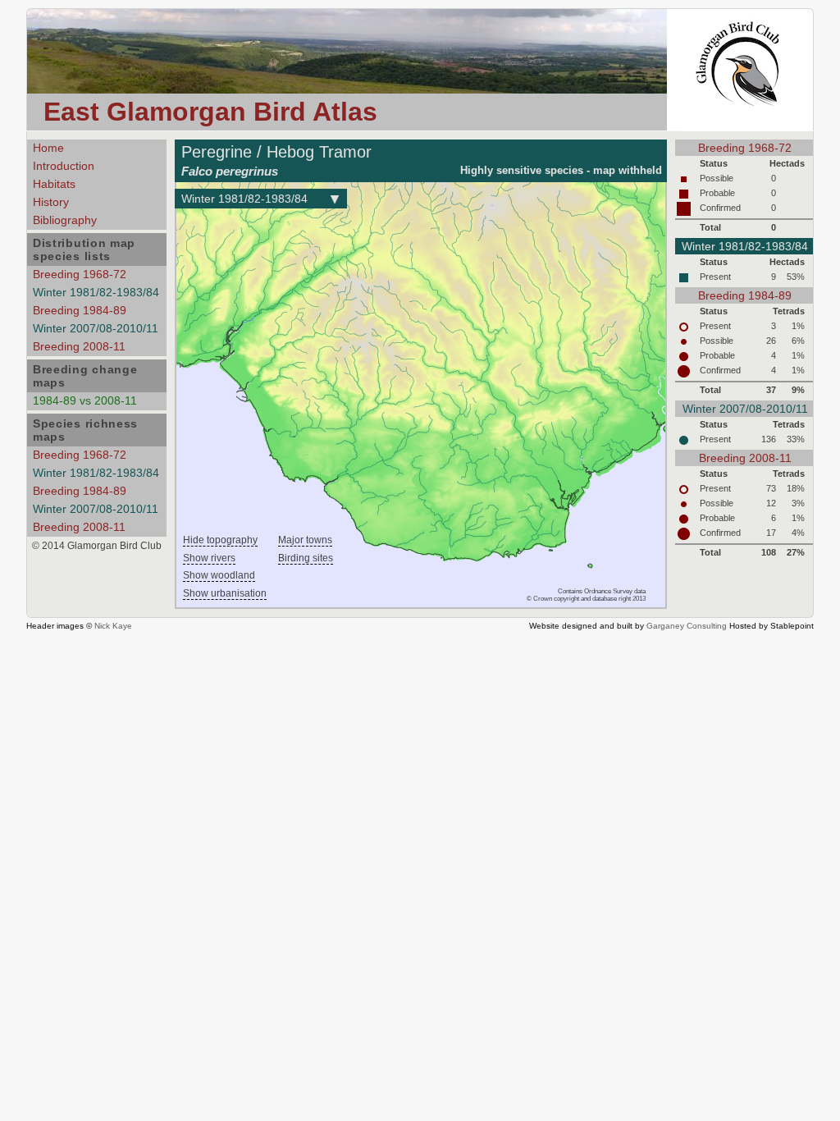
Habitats (54, 183)
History (51, 201)
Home (48, 147)
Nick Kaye (113, 625)
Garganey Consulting (686, 625)
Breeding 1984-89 (79, 310)
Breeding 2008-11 (79, 346)
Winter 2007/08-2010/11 (95, 328)
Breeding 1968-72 (79, 274)
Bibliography (65, 219)
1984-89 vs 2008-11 (85, 400)
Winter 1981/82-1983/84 (96, 292)
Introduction (63, 165)
